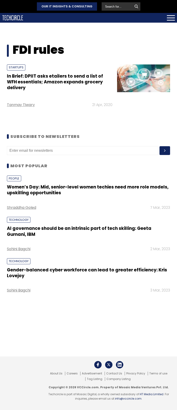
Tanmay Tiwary (21, 104)
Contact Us (114, 373)
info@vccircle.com (128, 399)
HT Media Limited (151, 394)
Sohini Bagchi (18, 249)
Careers (72, 373)
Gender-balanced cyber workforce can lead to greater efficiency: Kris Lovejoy (87, 273)
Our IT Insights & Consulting (66, 6)
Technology (19, 220)
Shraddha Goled (21, 207)
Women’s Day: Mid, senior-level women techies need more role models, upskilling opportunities (87, 190)
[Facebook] (98, 364)
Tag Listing (94, 379)
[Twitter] (108, 364)
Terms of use (158, 373)
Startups (16, 67)
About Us (56, 373)
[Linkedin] (119, 364)
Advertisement (92, 373)
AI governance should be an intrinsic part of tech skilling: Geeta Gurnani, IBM (79, 231)
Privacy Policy (135, 373)
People (14, 178)
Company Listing (118, 379)
